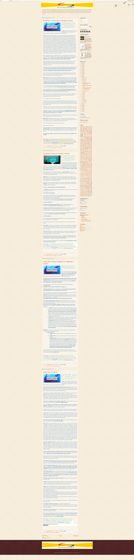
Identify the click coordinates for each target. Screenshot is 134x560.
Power (83, 161)
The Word (85, 174)
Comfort (51, 147)
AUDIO (81, 126)
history (87, 186)
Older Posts (75, 535)
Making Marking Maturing (84, 153)
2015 (82, 105)
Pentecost (88, 159)
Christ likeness (87, 130)
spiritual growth (87, 191)
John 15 (83, 149)
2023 (82, 67)
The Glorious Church (87, 173)
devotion (81, 183)
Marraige (90, 154)
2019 (82, 73)
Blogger (78, 552)
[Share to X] (63, 146)
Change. (81, 130)
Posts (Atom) (48, 537)
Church (90, 133)
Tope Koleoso (82, 177)
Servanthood (88, 166)
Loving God (89, 152)
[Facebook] (43, 525)
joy (85, 187)
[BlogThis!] (62, 146)
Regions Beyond (85, 164)
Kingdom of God (88, 151)
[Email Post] (60, 364)
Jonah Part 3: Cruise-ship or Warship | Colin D (58, 20)
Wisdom (87, 178)
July (83, 93)
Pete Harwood (82, 160)
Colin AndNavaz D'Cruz (83, 208)
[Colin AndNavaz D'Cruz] (80, 209)
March (83, 99)
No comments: (56, 364)
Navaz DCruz (83, 227)
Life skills (85, 152)
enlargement (81, 184)
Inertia (82, 216)
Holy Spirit (85, 147)
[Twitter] (44, 525)
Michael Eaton (88, 156)
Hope (89, 147)
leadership (89, 187)
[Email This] (61, 146)
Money (88, 157)
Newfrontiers (85, 158)
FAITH (87, 139)
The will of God (85, 176)
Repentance (57, 532)
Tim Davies (89, 176)
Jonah (58, 147)
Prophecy (86, 163)
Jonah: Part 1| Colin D (50, 372)
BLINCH (47, 255)
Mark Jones (86, 154)
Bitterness (85, 129)
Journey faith (82, 151)
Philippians (90, 160)
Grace (81, 144)
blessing (86, 181)
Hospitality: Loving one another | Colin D (56, 153)
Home (60, 535)
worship (88, 195)
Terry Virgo (88, 171)
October (83, 80)
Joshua (89, 150)
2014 (82, 106)
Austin (89, 127)
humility (91, 186)
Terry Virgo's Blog (84, 219)
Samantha (82, 230)
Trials (86, 177)
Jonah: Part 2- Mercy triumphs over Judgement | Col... (86, 88)
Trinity (90, 177)
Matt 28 (87, 155)
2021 (82, 70)
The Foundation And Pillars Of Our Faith (88, 53)
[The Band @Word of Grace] (80, 202)
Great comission (84, 145)
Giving (86, 142)
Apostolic (83, 127)
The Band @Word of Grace (83, 201)
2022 (82, 69)
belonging (81, 181)
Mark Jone (81, 154)
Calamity (89, 129)
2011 (82, 111)
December (84, 77)
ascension (81, 180)
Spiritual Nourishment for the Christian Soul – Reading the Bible (88, 45)
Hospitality (54, 255)
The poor (89, 174)
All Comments (84, 21)
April (83, 97)
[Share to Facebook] (64, 146)
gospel (88, 185)
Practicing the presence (88, 161)
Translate (87, 117)
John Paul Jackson (88, 149)
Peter (86, 160)
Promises (81, 163)
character (88, 182)
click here (72, 27)
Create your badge (82, 210)
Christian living (84, 131)
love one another (58, 255)
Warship (60, 147)
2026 (82, 63)
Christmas (81, 133)
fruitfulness (83, 185)
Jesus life (90, 148)
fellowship (90, 184)
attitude (86, 180)
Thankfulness (87, 172)
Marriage (83, 155)
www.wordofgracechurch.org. (68, 143)
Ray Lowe (90, 163)
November (84, 79)
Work (90, 179)
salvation (88, 190)
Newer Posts (44, 535)
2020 (82, 72)
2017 (82, 76)
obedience (53, 532)
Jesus (85, 148)
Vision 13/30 (82, 178)
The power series (83, 175)
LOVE (81, 152)
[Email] (46, 525)
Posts (83, 19)
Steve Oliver (82, 169)
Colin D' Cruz (48, 147)
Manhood (90, 153)
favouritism (86, 184)
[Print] (45, 525)
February (83, 100)
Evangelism (54, 147)
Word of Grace (45, 139)
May (83, 96)
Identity (81, 148)
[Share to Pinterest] (65, 146)
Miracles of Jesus (83, 157)
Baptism (81, 128)
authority (89, 180)
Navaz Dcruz (83, 229)
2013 (82, 108)
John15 (81, 150)
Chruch (86, 133)
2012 (82, 109)
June (83, 94)
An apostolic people (88, 126)
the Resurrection (82, 193)
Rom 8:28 (87, 165)
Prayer (82, 162)
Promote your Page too (83, 203)
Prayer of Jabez (88, 162)
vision (81, 195)
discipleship (88, 183)
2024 (82, 66)
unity (89, 194)
